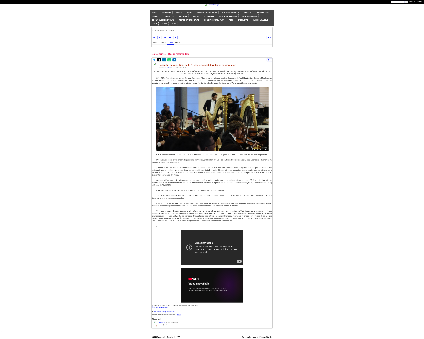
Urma (178, 314)
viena (173, 311)
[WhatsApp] (170, 37)
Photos (177, 42)
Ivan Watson (167, 67)
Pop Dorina (162, 322)
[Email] (175, 37)
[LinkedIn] (165, 37)
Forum (170, 42)
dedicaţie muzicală (167, 311)
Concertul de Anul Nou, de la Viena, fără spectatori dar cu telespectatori (197, 65)
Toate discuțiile (158, 54)
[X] (159, 37)
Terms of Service (266, 337)
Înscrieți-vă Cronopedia (160, 307)
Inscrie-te (412, 2)
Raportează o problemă (250, 337)
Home (155, 42)
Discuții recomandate (178, 54)
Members (163, 42)
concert (159, 311)
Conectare (419, 2)
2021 (155, 311)
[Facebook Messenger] (154, 37)
